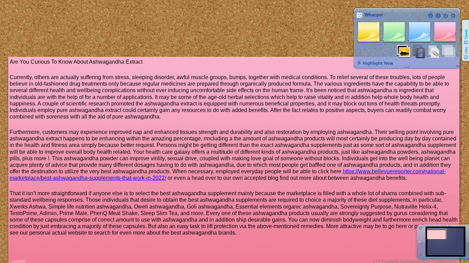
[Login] (445, 16)
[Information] (430, 16)
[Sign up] (453, 16)
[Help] (438, 16)
